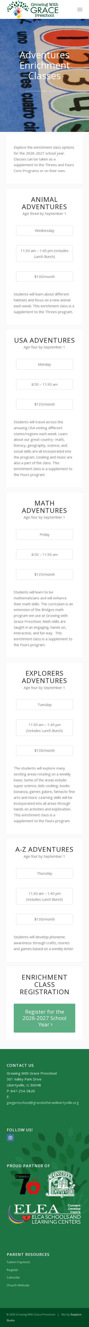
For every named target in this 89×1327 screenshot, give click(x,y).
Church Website (18, 1285)
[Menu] (79, 9)
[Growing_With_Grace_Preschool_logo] (37, 9)
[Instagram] (10, 1137)
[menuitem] (79, 9)
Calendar (13, 1277)
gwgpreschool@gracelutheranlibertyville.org (43, 1102)
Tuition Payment (18, 1262)
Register (13, 1270)
